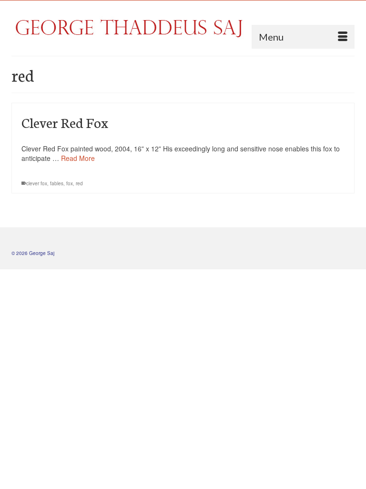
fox (69, 183)
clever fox (36, 183)
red (79, 183)
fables (56, 183)
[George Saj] (183, 27)
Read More (78, 158)
